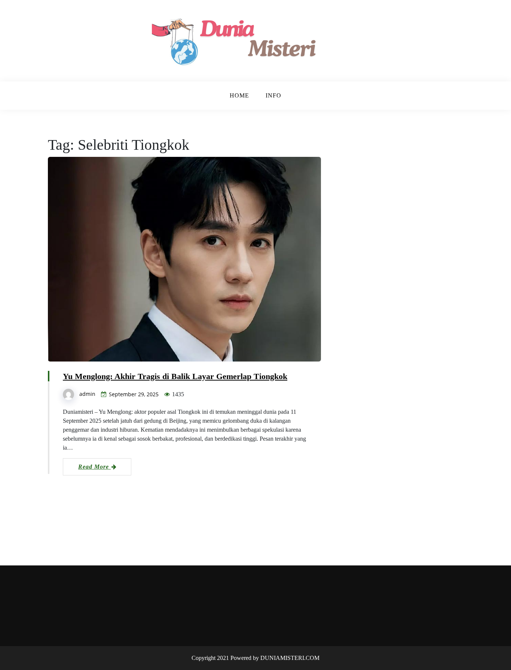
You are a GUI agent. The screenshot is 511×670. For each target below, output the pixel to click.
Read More (94, 466)
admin (87, 393)
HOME (239, 95)
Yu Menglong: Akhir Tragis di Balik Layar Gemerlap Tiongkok (175, 376)
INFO (273, 95)
